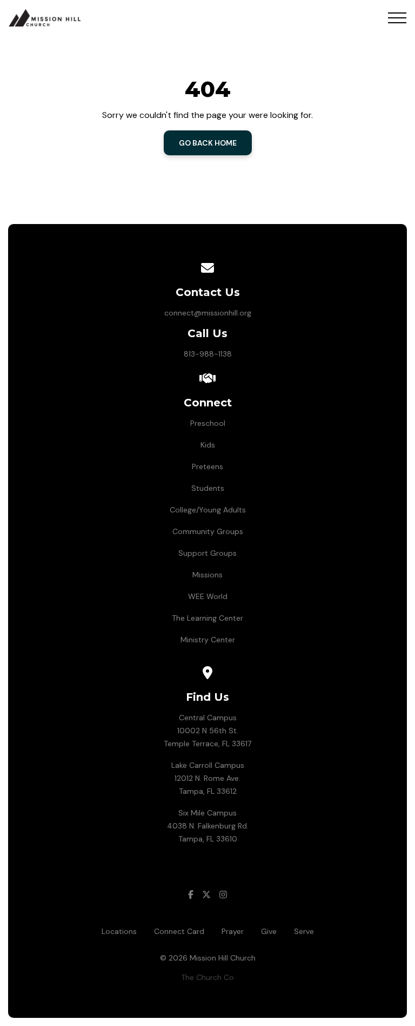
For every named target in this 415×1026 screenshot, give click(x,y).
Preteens (207, 466)
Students (207, 488)
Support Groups (207, 553)
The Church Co (207, 977)
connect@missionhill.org (207, 313)
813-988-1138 (208, 354)
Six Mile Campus (207, 813)
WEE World (207, 596)
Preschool (207, 423)
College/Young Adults (208, 510)
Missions (207, 575)
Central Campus (208, 717)
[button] (397, 18)
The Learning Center (207, 618)
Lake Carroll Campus (207, 765)
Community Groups (207, 531)
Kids (207, 445)
